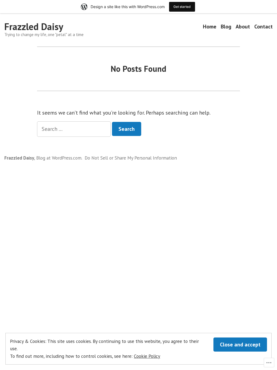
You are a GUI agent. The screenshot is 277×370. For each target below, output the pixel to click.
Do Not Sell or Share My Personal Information (131, 158)
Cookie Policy (147, 356)
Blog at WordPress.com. (59, 158)
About (243, 27)
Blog (226, 27)
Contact (263, 27)
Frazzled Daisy (33, 26)
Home (209, 27)
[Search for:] (74, 128)
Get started (182, 7)
